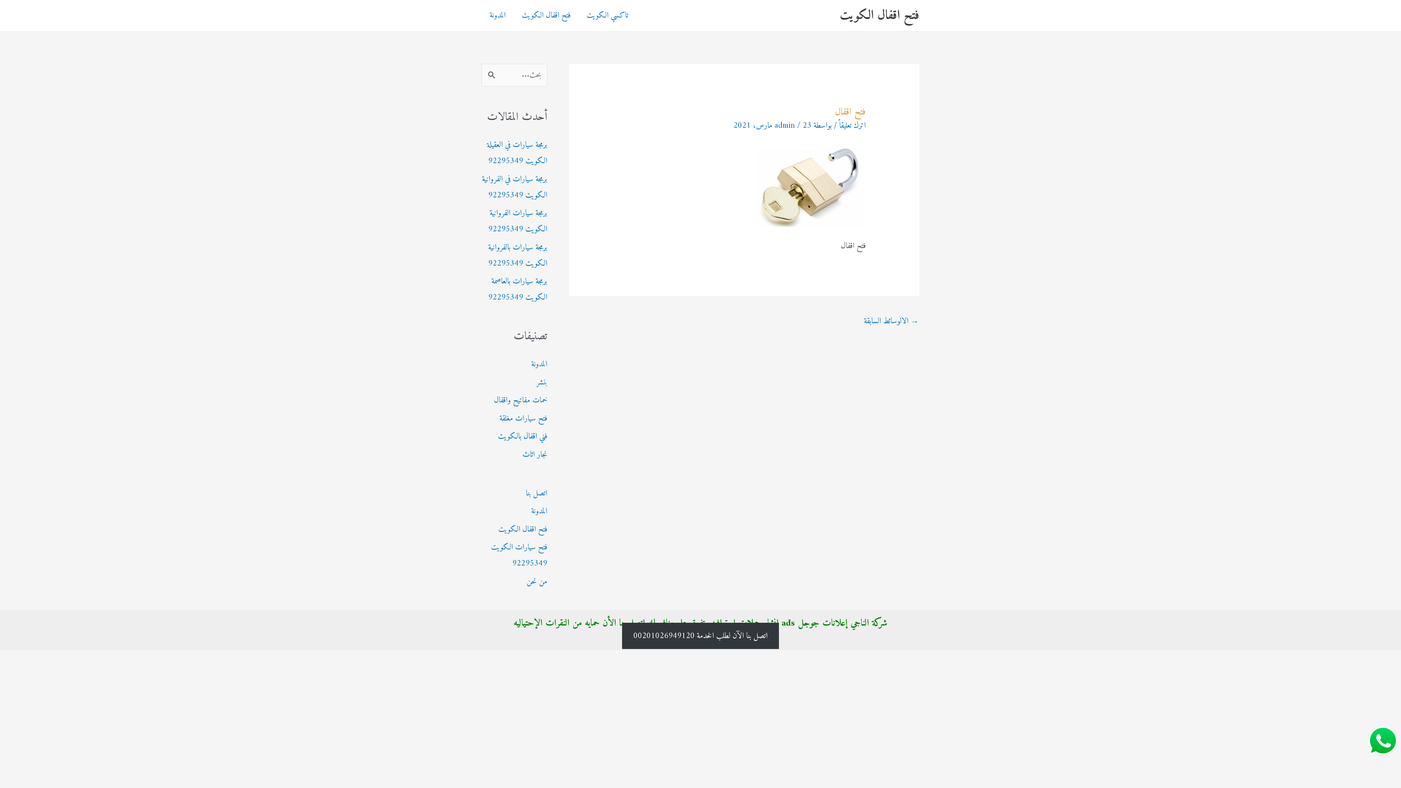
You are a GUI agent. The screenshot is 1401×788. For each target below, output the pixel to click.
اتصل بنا (536, 493)
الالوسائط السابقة (891, 321)
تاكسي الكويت (607, 15)
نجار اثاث (534, 455)
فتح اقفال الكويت (879, 15)
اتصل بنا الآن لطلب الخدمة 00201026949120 (700, 636)
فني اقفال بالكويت (522, 436)
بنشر (541, 382)
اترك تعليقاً (852, 126)
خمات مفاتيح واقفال (520, 400)
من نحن (536, 582)
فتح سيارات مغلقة (523, 419)
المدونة (498, 15)
